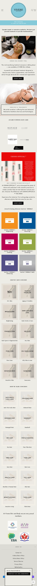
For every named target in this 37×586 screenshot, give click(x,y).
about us (18, 547)
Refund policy (18, 567)
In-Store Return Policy (18, 555)
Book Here (18, 78)
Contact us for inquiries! (18, 573)
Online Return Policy (18, 558)
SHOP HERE (18, 203)
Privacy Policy (18, 564)
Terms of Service (18, 561)
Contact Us (18, 553)
